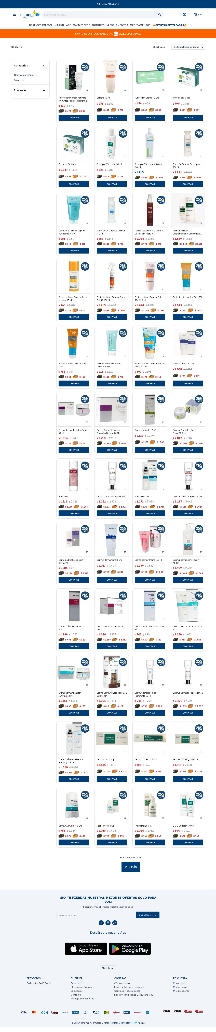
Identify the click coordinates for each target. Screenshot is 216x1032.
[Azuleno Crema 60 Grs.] (188, 343)
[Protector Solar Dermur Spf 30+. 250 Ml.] (150, 276)
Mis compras (180, 987)
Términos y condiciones (120, 1023)
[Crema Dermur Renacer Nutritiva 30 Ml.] (74, 672)
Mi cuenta (178, 983)
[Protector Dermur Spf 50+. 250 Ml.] (188, 276)
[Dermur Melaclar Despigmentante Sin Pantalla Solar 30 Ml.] (188, 210)
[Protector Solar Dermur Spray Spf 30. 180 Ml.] (112, 276)
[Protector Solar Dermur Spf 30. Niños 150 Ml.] (150, 343)
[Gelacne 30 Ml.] (112, 77)
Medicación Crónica (81, 987)
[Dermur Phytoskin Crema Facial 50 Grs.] (188, 409)
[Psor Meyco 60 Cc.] (112, 805)
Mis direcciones (181, 990)
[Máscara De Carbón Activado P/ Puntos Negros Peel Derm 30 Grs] (74, 77)
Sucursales (77, 990)
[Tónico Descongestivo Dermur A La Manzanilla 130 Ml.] (150, 210)
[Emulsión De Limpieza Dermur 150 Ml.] (112, 210)
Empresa (75, 983)
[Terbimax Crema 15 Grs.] (150, 738)
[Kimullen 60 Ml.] (150, 476)
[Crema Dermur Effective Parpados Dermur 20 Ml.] (112, 409)
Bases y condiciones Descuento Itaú (133, 994)
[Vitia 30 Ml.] (74, 476)
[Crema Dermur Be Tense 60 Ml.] (112, 476)
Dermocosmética (40, 25)
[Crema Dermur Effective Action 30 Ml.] (74, 409)
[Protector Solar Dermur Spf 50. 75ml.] (74, 343)
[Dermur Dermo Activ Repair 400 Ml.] (188, 539)
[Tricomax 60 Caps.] (74, 143)
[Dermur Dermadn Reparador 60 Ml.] (188, 672)
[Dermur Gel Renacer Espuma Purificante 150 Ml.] (74, 210)
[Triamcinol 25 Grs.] (150, 805)
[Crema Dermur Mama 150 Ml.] (150, 539)
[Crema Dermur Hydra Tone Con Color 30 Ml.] (112, 672)
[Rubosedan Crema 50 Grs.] (150, 77)
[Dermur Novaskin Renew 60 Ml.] (188, 476)
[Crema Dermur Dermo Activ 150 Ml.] (188, 606)
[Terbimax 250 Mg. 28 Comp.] (188, 738)
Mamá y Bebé (81, 25)
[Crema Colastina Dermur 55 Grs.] (74, 606)
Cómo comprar (122, 983)
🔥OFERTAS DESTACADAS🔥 (169, 25)
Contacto (76, 994)
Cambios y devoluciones (127, 990)
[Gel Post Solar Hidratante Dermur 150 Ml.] (112, 343)
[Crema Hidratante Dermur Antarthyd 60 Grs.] (74, 738)
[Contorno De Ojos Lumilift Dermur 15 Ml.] (74, 539)
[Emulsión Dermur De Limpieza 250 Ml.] (188, 143)
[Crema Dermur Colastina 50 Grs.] (112, 606)
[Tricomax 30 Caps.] (188, 77)
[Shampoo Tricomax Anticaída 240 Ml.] (150, 143)
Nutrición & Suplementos (110, 25)
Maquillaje (63, 25)
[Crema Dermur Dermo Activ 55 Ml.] (150, 606)
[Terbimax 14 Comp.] (112, 738)
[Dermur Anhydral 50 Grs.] (74, 805)
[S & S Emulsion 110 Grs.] (188, 805)
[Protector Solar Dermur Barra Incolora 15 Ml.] (74, 276)
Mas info (108, 968)
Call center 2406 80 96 (39, 983)
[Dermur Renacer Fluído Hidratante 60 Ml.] (150, 672)
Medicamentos (140, 25)
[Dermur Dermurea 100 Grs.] (112, 539)
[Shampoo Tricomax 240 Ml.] (112, 143)
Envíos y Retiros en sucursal (129, 987)
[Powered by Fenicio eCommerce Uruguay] (139, 1022)
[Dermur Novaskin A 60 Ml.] (150, 409)
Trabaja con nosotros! (82, 998)
